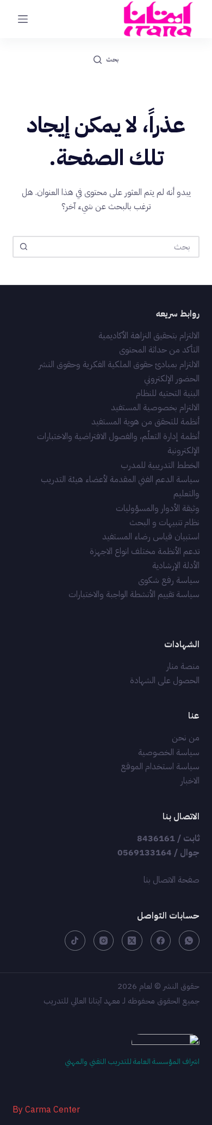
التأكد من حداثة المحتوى (159, 349)
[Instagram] (103, 941)
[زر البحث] (23, 247)
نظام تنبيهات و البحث (164, 522)
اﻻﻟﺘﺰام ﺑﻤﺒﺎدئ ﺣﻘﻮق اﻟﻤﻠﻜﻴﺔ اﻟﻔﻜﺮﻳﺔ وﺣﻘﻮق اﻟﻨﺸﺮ (119, 364)
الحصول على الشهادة (164, 680)
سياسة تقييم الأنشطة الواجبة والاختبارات (133, 594)
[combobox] (115, 247)
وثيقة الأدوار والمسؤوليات (157, 508)
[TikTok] (75, 941)
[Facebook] (161, 941)
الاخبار (189, 780)
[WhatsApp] (189, 941)
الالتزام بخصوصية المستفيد (155, 407)
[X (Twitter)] (132, 941)
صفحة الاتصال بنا (171, 879)
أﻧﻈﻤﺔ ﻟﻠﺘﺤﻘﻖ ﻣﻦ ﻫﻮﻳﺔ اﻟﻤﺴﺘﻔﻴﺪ (145, 421)
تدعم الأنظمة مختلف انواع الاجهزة (144, 551)
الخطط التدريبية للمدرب (160, 465)
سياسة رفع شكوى (168, 580)
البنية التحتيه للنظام (167, 393)
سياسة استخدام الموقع (160, 766)
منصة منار (182, 666)
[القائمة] (23, 19)
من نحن (185, 737)
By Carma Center (46, 1109)
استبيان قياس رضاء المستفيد (150, 536)
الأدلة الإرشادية (175, 565)
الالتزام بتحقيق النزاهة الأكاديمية (148, 335)
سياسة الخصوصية (168, 752)
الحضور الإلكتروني (171, 378)
